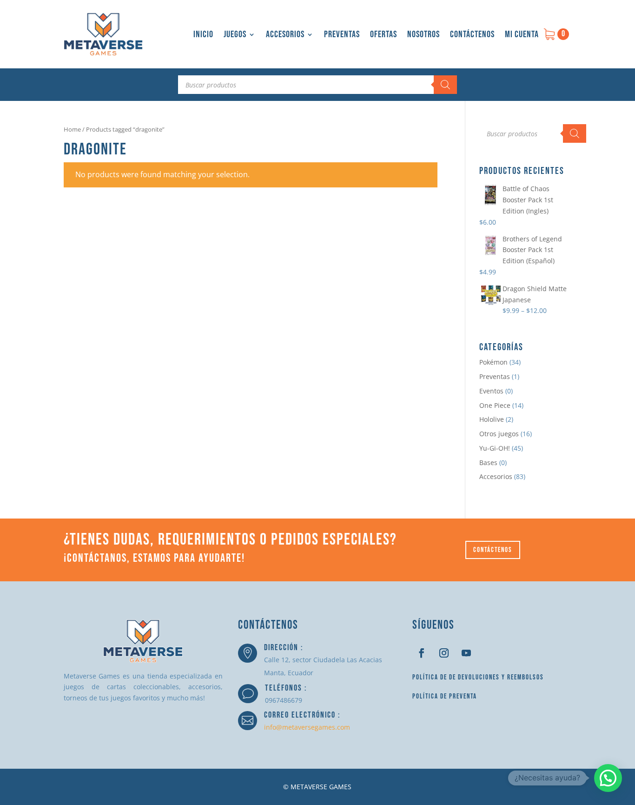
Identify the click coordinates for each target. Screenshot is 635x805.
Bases (488, 462)
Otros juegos (499, 433)
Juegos (235, 34)
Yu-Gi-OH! (494, 448)
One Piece (494, 405)
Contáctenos (472, 34)
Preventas (342, 34)
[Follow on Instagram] (444, 653)
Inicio (203, 34)
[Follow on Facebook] (421, 653)
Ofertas (383, 34)
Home (72, 129)
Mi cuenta (522, 34)
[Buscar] (445, 84)
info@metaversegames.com (307, 727)
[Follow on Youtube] (466, 653)
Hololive (491, 419)
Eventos (491, 390)
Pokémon (493, 362)
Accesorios (285, 34)
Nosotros (423, 34)
